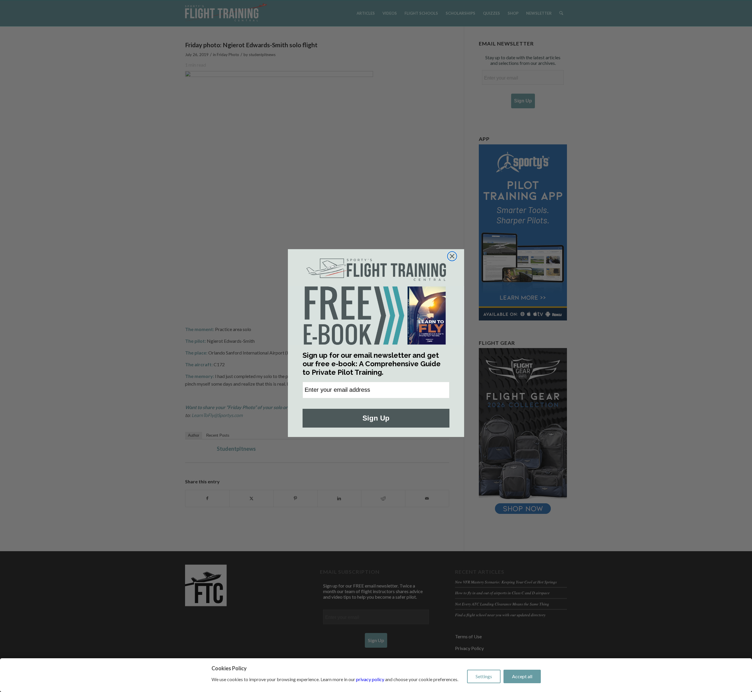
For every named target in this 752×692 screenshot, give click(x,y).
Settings (484, 676)
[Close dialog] (452, 256)
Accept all (522, 676)
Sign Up (376, 418)
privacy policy (370, 679)
